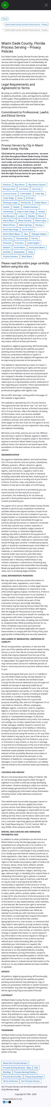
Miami (41, 216)
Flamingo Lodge (10, 202)
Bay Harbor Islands (37, 184)
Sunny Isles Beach (37, 247)
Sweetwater (19, 252)
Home (4, 19)
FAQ (36, 1067)
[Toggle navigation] (46, 5)
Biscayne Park (9, 189)
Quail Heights (33, 243)
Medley (31, 216)
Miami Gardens (25, 220)
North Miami (27, 229)
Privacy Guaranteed (34, 1076)
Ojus (26, 234)
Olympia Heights (39, 234)
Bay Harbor (20, 184)
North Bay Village (10, 229)
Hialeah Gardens (30, 207)
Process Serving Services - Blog (17, 1067)
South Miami (19, 247)
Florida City (26, 202)
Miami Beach (8, 220)
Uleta (30, 252)
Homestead (8, 211)
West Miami (27, 256)
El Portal (30, 198)
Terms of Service (10, 1081)
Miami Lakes (40, 220)
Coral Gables (25, 193)
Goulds (6, 207)
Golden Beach (40, 202)
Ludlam (21, 216)
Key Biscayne (8, 216)
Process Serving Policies (25, 1072)
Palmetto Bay (22, 238)
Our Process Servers (30, 1081)
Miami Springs (25, 225)
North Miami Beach (11, 234)
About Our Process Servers (15, 1063)
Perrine (34, 238)
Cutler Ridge (8, 198)
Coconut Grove (9, 193)
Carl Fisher (23, 189)
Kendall (41, 211)
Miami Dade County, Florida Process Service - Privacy (26, 24)
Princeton (19, 243)
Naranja (38, 225)
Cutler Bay (39, 193)
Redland (6, 247)
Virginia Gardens (10, 256)
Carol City (36, 189)
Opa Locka (7, 238)
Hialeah (16, 207)
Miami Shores (9, 225)
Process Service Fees (12, 1076)
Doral (20, 198)
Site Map (7, 1072)
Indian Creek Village (26, 211)
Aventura (7, 184)
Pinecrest (7, 243)
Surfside (6, 252)
